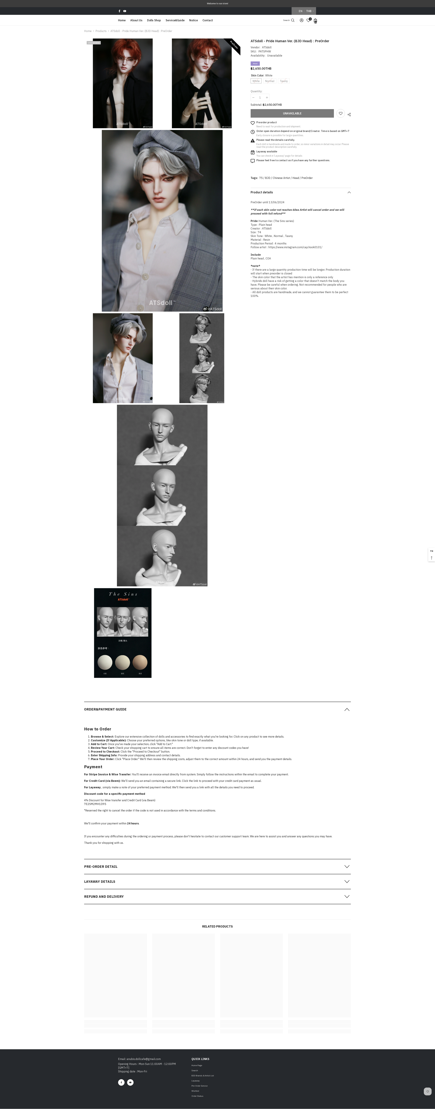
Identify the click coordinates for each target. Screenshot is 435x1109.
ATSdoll (267, 47)
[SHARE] (348, 114)
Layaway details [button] (99, 881)
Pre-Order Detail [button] (100, 866)
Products (101, 31)
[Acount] (301, 20)
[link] (340, 113)
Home (88, 31)
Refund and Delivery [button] (104, 896)
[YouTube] (124, 11)
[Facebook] (119, 11)
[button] (217, 709)
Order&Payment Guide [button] (105, 709)
